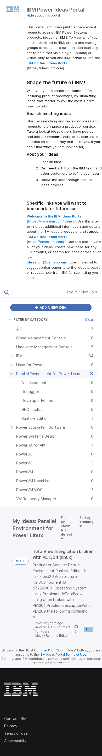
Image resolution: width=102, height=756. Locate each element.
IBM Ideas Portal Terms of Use (63, 654)
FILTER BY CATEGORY (31, 320)
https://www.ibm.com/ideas (50, 221)
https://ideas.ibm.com (45, 242)
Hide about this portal (43, 15)
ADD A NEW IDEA (52, 307)
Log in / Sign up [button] (81, 292)
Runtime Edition (58, 636)
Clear (89, 320)
